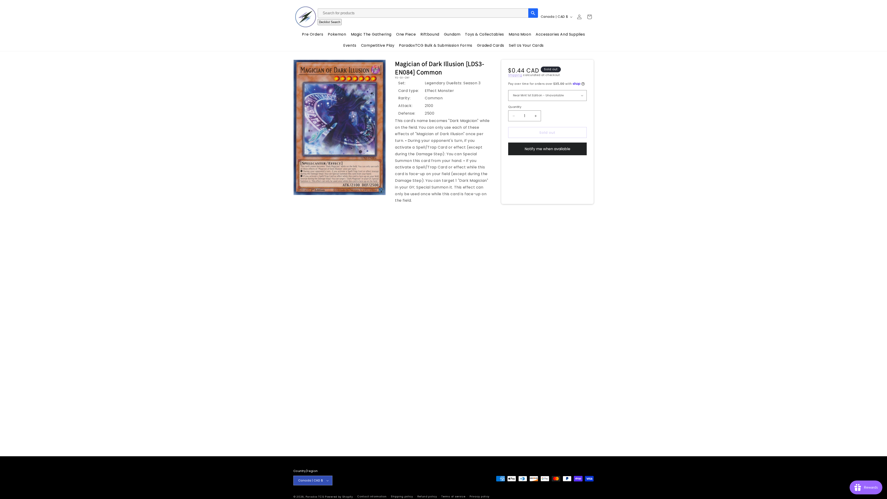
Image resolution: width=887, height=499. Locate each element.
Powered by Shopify (339, 497)
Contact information (371, 496)
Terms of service (453, 496)
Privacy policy (479, 496)
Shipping (515, 75)
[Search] (533, 13)
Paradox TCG (315, 497)
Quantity (514, 107)
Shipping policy (402, 496)
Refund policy (427, 496)
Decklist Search (329, 22)
